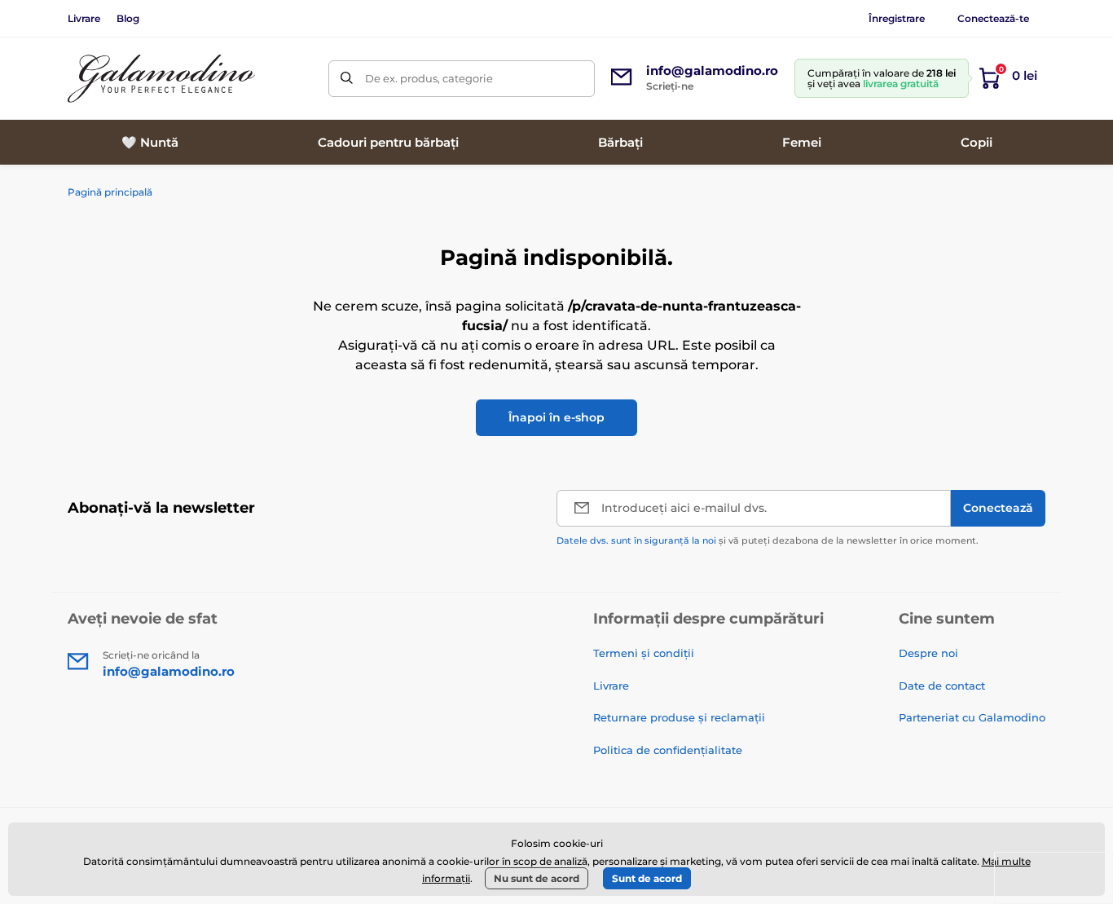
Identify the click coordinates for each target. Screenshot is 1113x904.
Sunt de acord (647, 878)
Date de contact (942, 685)
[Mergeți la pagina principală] (161, 79)
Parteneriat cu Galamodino (972, 717)
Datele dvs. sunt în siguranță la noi (636, 540)
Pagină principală (110, 192)
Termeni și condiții (643, 652)
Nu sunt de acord (536, 878)
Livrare (84, 18)
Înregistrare (897, 18)
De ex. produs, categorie (429, 78)
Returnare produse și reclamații (679, 717)
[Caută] (346, 78)
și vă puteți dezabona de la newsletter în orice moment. (767, 540)
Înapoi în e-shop (556, 417)
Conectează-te (993, 18)
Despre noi (928, 652)
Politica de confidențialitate (667, 749)
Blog (128, 18)
